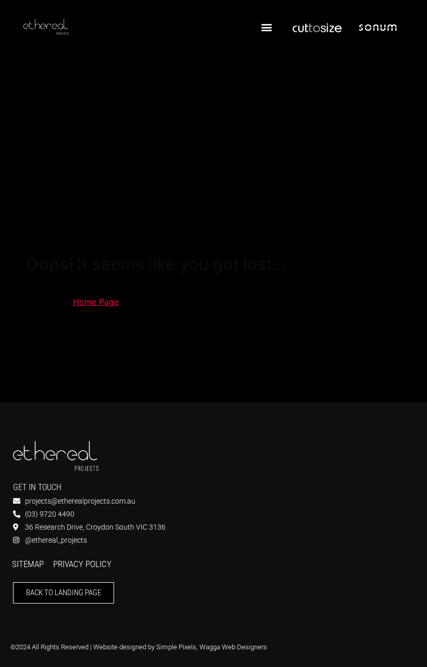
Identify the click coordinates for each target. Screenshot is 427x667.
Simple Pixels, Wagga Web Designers (211, 647)
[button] (266, 26)
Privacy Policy (82, 564)
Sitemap (28, 564)
